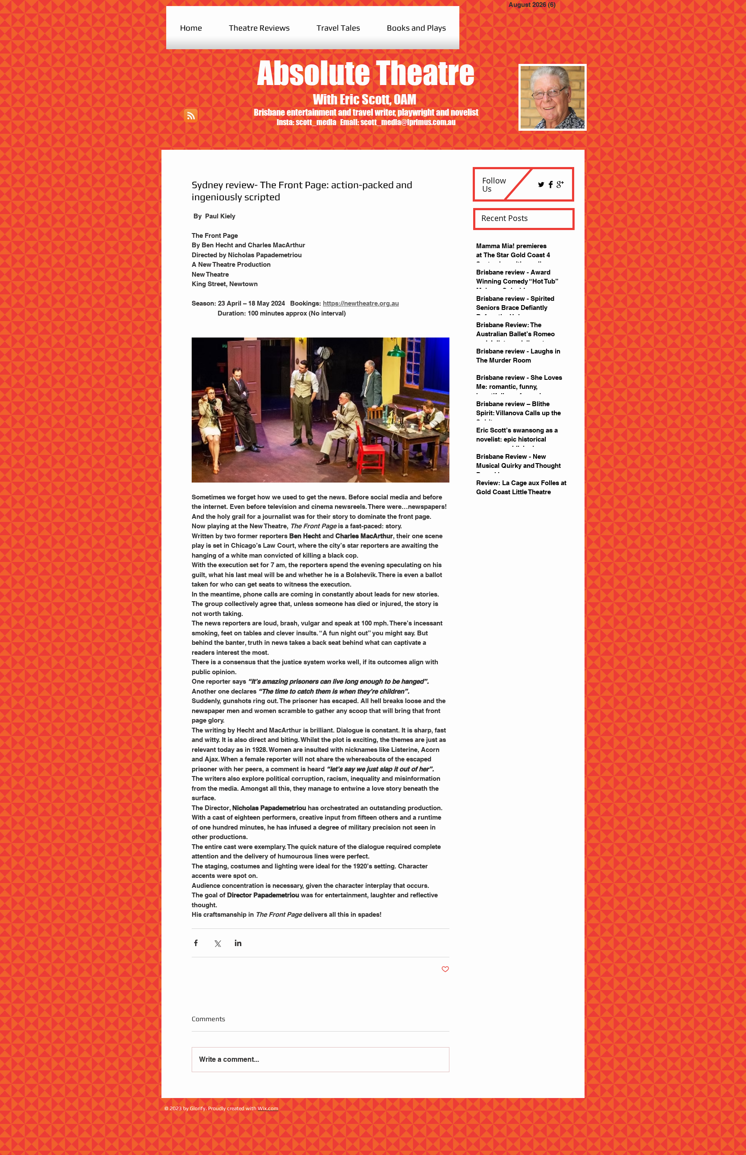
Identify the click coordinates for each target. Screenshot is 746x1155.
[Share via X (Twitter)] (217, 943)
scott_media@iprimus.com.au (407, 122)
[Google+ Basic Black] (560, 184)
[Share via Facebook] (196, 943)
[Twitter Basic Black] (541, 184)
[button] (259, 27)
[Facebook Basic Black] (550, 184)
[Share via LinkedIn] (238, 943)
